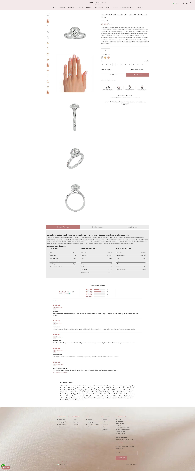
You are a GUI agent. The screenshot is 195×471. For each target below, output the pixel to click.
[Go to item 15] (48, 92)
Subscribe (121, 458)
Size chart (146, 61)
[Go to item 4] (48, 32)
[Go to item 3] (48, 26)
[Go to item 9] (48, 59)
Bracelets (71, 7)
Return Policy (62, 419)
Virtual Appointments (127, 7)
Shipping (90, 422)
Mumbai (105, 419)
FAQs (89, 427)
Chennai (105, 427)
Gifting (115, 7)
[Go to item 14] (48, 86)
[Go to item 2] (48, 21)
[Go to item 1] (48, 15)
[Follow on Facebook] (58, 461)
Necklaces (89, 7)
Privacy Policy (62, 424)
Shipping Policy (63, 422)
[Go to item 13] (48, 81)
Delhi (104, 422)
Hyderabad (105, 429)
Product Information (63, 227)
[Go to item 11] (48, 70)
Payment (90, 419)
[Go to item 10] (48, 65)
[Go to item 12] (48, 76)
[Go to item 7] (48, 48)
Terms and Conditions (64, 427)
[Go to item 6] (48, 43)
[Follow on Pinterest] (66, 461)
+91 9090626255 (120, 433)
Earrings (62, 7)
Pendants (80, 7)
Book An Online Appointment (108, 80)
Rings (54, 7)
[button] (104, 24)
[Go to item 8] (48, 54)
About (108, 7)
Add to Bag (113, 75)
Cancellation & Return (93, 424)
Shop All (139, 7)
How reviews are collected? (60, 372)
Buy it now (138, 75)
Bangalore (105, 424)
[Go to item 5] (48, 37)
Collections (99, 7)
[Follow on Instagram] (62, 461)
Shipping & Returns (97, 227)
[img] (56, 305)
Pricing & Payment (132, 227)
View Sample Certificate (137, 69)
